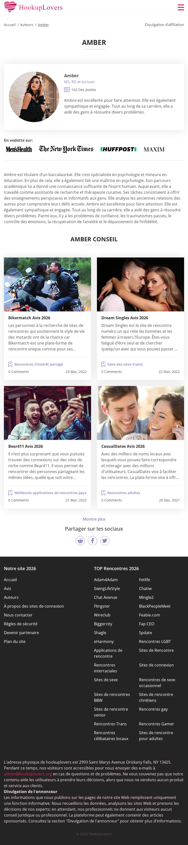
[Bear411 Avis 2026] (47, 413)
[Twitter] (104, 540)
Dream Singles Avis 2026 (124, 317)
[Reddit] (80, 540)
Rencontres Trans (110, 724)
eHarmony (104, 641)
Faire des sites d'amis (125, 364)
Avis (7, 588)
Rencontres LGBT (155, 641)
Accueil (10, 579)
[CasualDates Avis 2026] (140, 413)
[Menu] (181, 7)
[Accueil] (33, 7)
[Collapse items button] (94, 519)
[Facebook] (92, 540)
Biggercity (103, 624)
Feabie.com (149, 615)
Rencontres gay (153, 709)
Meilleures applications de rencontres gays (50, 492)
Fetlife (144, 579)
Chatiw (145, 588)
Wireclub (102, 615)
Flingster (102, 606)
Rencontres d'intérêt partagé (38, 364)
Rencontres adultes (123, 492)
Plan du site (14, 641)
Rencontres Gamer (156, 724)
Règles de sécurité (20, 624)
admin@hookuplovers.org (28, 774)
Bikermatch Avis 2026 (29, 317)
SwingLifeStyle (107, 588)
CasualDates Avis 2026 (123, 446)
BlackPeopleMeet (155, 606)
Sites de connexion (156, 665)
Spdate (145, 632)
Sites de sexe (106, 679)
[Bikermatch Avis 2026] (47, 284)
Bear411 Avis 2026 (25, 446)
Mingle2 (146, 597)
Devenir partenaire (21, 632)
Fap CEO (146, 624)
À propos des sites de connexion (34, 606)
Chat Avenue (105, 597)
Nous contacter (18, 615)
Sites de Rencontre (156, 650)
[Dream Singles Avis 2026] (140, 284)
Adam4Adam (106, 579)
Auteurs (11, 597)
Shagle (100, 632)
